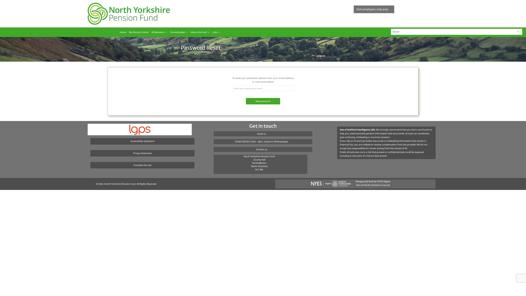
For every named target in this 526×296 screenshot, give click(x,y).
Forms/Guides (177, 32)
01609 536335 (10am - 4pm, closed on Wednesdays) (261, 141)
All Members (158, 32)
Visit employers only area (372, 9)
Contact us (261, 149)
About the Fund (199, 32)
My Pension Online (138, 32)
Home (123, 32)
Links (215, 32)
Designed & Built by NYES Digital (373, 181)
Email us (261, 133)
